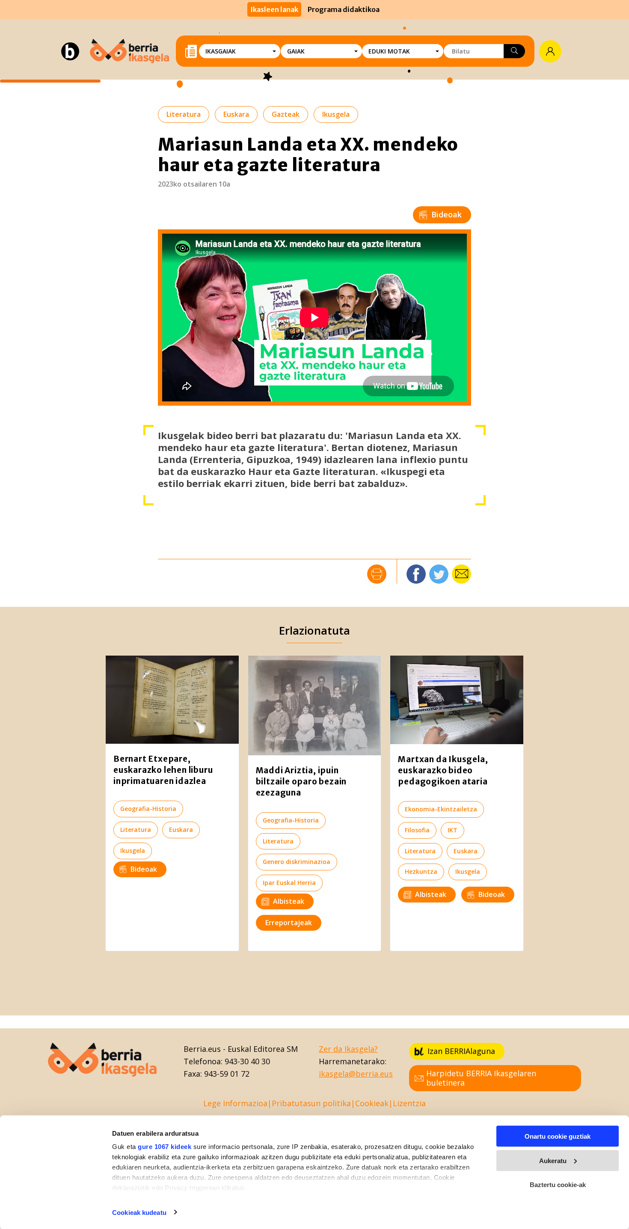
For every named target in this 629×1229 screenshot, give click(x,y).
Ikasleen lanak (274, 9)
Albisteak (288, 901)
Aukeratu (553, 1160)
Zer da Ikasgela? (348, 1049)
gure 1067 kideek (164, 1146)
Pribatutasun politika (311, 1103)
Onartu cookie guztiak (557, 1136)
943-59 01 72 (226, 1074)
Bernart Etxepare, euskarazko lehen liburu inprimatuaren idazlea (163, 770)
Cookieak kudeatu (139, 1212)
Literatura (183, 114)
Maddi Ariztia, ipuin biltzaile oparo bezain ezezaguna (301, 781)
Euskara (236, 114)
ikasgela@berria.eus (356, 1074)
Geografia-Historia (148, 808)
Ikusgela (336, 114)
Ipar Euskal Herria (289, 883)
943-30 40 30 (247, 1061)
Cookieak (372, 1103)
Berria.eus (202, 1049)
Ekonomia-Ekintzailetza (441, 809)
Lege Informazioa (235, 1103)
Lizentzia (409, 1103)
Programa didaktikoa (344, 9)
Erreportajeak (288, 922)
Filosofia (417, 830)
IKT (452, 830)
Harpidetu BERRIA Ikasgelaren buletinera (481, 1078)
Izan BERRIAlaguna (461, 1051)
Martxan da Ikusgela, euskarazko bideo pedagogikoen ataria (443, 770)
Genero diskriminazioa (296, 862)
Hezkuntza (421, 871)
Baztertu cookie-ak (558, 1184)
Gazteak (286, 114)
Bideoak (446, 214)
